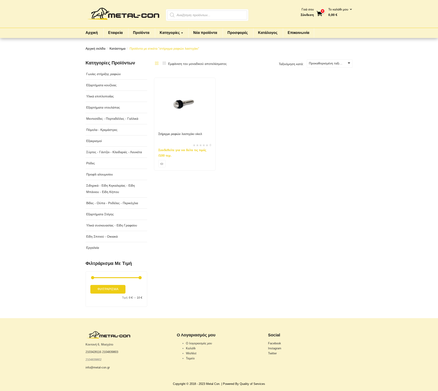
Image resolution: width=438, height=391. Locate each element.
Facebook (274, 343)
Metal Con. (213, 384)
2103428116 (93, 352)
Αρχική (92, 33)
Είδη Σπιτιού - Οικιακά (102, 236)
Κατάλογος (267, 33)
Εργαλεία (92, 247)
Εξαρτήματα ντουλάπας (103, 107)
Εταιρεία (115, 33)
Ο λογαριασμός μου (199, 343)
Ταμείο (190, 358)
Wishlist (191, 353)
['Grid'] (156, 63)
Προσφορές (237, 33)
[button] (338, 12)
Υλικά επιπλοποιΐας (100, 96)
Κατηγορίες (170, 33)
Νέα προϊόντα (205, 33)
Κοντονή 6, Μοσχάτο (99, 344)
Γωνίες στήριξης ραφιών (103, 74)
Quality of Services (252, 384)
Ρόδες (90, 163)
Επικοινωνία (298, 33)
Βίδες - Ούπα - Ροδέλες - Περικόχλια (112, 203)
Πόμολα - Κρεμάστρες (101, 130)
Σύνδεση (307, 15)
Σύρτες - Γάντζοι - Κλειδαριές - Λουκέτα (114, 152)
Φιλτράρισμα (107, 289)
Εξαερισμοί (94, 141)
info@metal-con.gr (98, 367)
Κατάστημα (117, 48)
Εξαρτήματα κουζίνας (101, 85)
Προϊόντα (141, 33)
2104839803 (110, 352)
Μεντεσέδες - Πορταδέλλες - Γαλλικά (112, 118)
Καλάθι (191, 348)
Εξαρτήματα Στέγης (100, 214)
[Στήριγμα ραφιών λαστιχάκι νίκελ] (184, 80)
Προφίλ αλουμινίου (99, 174)
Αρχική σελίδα (95, 48)
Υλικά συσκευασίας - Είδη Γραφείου (111, 225)
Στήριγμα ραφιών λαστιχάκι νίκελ (180, 134)
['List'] (164, 63)
